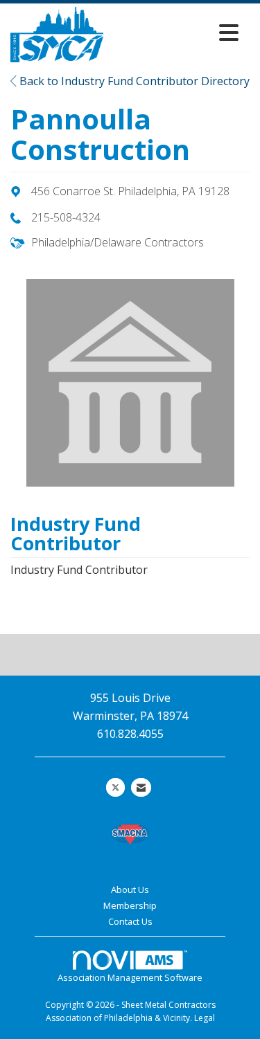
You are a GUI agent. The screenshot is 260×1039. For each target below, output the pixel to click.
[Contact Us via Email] (141, 787)
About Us (130, 889)
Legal (204, 1018)
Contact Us (130, 921)
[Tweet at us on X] (115, 787)
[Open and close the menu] (174, 32)
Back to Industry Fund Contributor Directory (133, 81)
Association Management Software (130, 977)
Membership (130, 905)
